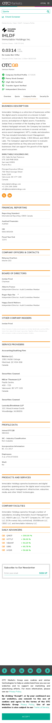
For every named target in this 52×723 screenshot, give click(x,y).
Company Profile (29, 96)
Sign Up (43, 573)
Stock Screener (12, 17)
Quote (17, 96)
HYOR (9, 550)
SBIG (9, 546)
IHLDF (20, 23)
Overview (7, 96)
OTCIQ (43, 3)
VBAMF (10, 543)
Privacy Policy (15, 691)
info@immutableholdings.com (14, 189)
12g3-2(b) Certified (14, 82)
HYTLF (10, 539)
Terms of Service (41, 707)
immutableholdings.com (11, 184)
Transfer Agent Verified (16, 85)
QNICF (9, 535)
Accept (26, 716)
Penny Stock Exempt (15, 78)
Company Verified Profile (21, 74)
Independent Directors (16, 89)
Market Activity (7, 23)
